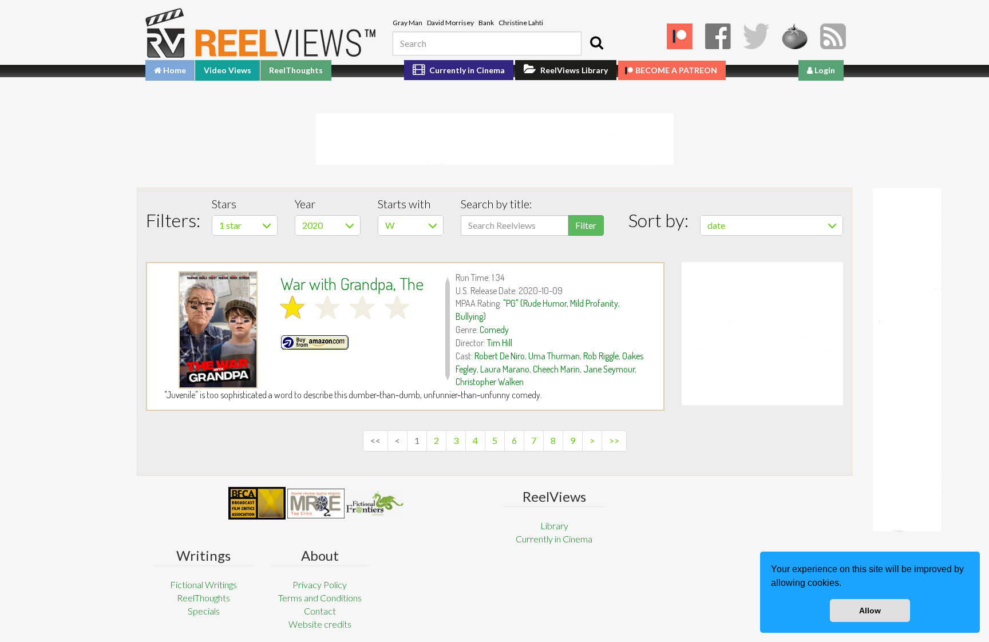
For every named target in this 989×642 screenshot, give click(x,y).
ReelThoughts (296, 70)
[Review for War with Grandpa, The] (218, 330)
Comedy (494, 329)
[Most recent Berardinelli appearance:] (374, 503)
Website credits (319, 624)
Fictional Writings (203, 584)
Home (173, 70)
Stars (224, 204)
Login (824, 70)
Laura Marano (504, 369)
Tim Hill (499, 342)
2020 (312, 225)
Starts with (404, 204)
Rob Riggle (601, 356)
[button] (845, 584)
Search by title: (496, 204)
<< (375, 440)
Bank (486, 22)
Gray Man (407, 22)
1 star (230, 225)
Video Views (227, 70)
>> (614, 440)
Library (554, 525)
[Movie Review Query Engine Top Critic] (316, 503)
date (716, 225)
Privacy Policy (319, 584)
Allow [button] (870, 610)
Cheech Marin (556, 369)
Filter (585, 225)
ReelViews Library (573, 70)
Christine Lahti (521, 22)
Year (305, 204)
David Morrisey (450, 22)
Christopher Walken (490, 381)
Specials (204, 610)
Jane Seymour (609, 369)
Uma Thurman (554, 356)
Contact (320, 610)
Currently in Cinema (466, 70)
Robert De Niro (499, 356)
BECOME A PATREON (676, 70)
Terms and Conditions (320, 597)
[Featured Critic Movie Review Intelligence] (257, 503)
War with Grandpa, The (352, 283)
